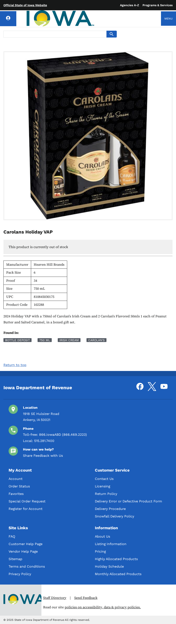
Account (16, 479)
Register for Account (25, 509)
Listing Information (110, 544)
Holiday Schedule (109, 566)
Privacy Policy (20, 574)
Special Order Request (27, 501)
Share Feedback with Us (43, 456)
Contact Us (104, 479)
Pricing (100, 551)
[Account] (8, 18)
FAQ (12, 536)
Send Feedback (85, 597)
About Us (102, 536)
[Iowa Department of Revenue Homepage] (60, 18)
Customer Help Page (25, 544)
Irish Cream (69, 340)
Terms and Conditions (27, 566)
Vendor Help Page (23, 551)
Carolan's (96, 340)
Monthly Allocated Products (118, 574)
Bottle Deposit (17, 340)
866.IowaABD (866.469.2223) (63, 435)
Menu (168, 18)
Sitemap (15, 559)
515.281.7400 (44, 441)
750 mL (44, 340)
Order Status (19, 486)
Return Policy (106, 494)
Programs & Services (158, 5)
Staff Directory (54, 597)
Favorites (16, 494)
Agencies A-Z (129, 5)
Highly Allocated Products (116, 559)
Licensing (102, 486)
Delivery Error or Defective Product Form (128, 501)
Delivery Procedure (110, 509)
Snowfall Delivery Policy (114, 516)
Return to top (14, 365)
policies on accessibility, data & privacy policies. (103, 607)
